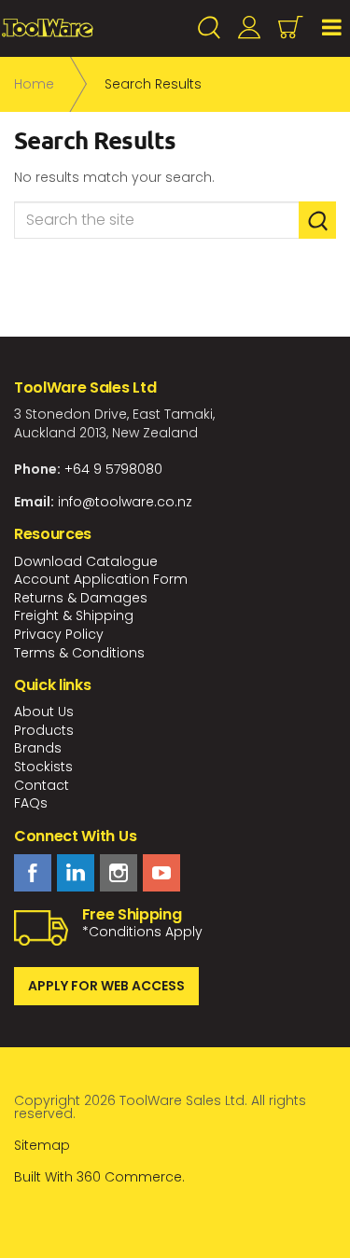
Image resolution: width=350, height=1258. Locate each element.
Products (44, 730)
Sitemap (42, 1145)
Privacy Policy (59, 634)
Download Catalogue (86, 561)
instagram (118, 873)
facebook (32, 873)
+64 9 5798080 (113, 469)
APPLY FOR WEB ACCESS (106, 985)
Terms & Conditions (79, 652)
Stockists (43, 766)
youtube (161, 873)
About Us (44, 711)
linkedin (75, 873)
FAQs (31, 803)
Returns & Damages (80, 597)
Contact (41, 785)
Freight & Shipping (73, 615)
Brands (38, 748)
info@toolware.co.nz (125, 501)
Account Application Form (101, 579)
